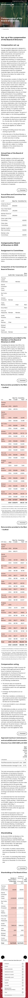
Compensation (5, 29)
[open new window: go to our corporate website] (7, 4)
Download (22, 190)
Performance (5, 24)
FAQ (2, 982)
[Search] (22, 4)
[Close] (23, 960)
